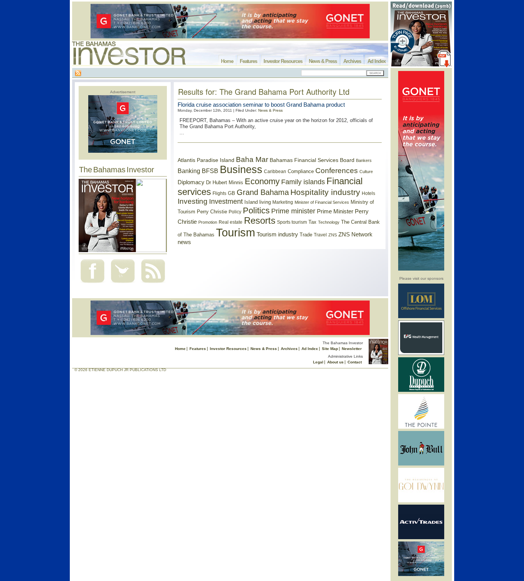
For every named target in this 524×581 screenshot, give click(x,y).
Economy (262, 181)
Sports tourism (292, 222)
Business (241, 169)
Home (227, 61)
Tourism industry (277, 234)
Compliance (301, 171)
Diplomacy (191, 182)
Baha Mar (252, 159)
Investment (226, 201)
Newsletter (352, 349)
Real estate (230, 222)
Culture (366, 171)
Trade (306, 235)
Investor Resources (283, 61)
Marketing (282, 202)
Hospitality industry (325, 192)
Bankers (364, 160)
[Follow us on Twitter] (123, 284)
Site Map (330, 349)
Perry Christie (212, 212)
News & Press (323, 61)
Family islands (303, 182)
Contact (355, 362)
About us (335, 362)
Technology (328, 222)
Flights (219, 193)
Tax (312, 222)
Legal (318, 362)
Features (248, 61)
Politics (256, 210)
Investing (193, 201)
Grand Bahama (263, 192)
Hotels (368, 193)
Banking (189, 170)
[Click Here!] (421, 317)
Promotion (207, 222)
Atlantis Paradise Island (206, 160)
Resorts (259, 221)
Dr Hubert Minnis (224, 182)
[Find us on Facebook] (92, 284)
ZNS (332, 235)
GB (231, 193)
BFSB (210, 170)
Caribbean (275, 171)
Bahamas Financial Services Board (312, 160)
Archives (352, 61)
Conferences (336, 171)
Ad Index (376, 61)
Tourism (235, 232)
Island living (257, 202)
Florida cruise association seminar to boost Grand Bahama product (261, 104)
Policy (235, 212)
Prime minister (293, 211)
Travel (320, 235)
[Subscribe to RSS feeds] (153, 284)
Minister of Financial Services (322, 202)
